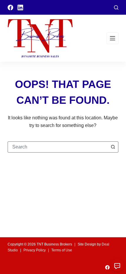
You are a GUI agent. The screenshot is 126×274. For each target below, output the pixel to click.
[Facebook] (10, 7)
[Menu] (112, 38)
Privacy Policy (34, 250)
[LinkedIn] (20, 7)
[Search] (116, 7)
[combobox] (58, 147)
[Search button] (113, 147)
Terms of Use (61, 250)
